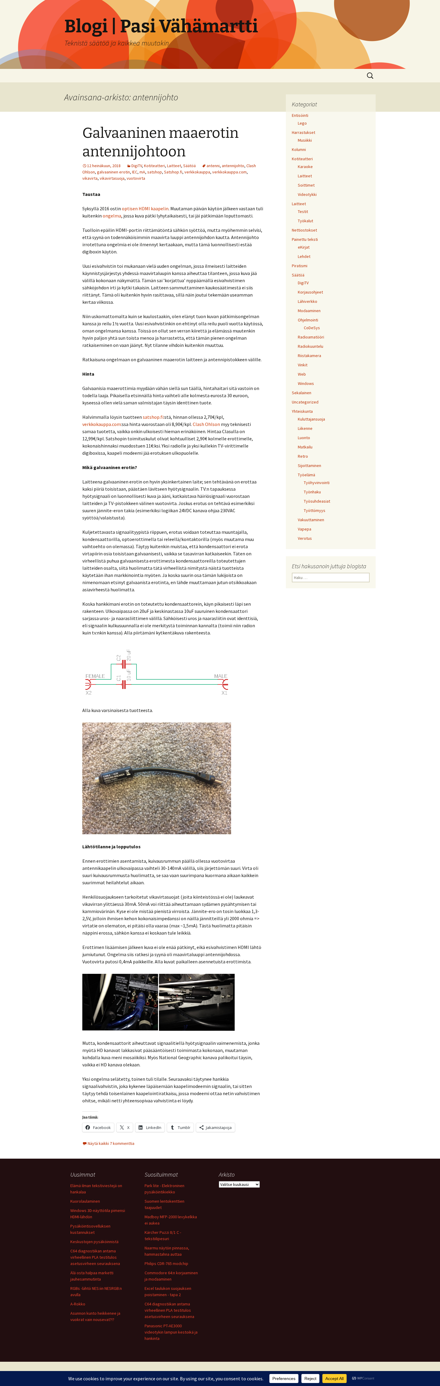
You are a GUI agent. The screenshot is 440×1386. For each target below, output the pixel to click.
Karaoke (305, 166)
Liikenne (305, 428)
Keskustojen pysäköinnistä (94, 1241)
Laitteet (174, 165)
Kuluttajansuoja (311, 419)
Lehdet (304, 256)
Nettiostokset (304, 230)
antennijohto (233, 165)
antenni (213, 165)
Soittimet (306, 185)
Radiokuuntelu (310, 346)
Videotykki (307, 194)
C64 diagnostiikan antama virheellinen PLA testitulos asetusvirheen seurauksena (95, 1257)
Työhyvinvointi (317, 482)
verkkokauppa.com (229, 172)
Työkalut (305, 220)
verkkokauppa (197, 172)
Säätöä (189, 165)
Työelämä (306, 474)
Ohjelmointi (308, 320)
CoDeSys (312, 327)
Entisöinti (300, 115)
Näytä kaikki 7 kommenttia (111, 1143)
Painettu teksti (305, 239)
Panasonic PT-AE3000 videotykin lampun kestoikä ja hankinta (171, 1332)
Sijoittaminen (309, 465)
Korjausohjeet (310, 292)
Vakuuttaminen (311, 519)
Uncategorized (305, 402)
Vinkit (302, 365)
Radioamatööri (311, 337)
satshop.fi (153, 417)
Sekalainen (301, 392)
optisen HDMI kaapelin (145, 208)
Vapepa (304, 529)
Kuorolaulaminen (85, 1201)
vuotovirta (136, 178)
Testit (303, 211)
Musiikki (305, 140)
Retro (303, 456)
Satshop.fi (173, 172)
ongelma (112, 216)
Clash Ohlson (206, 424)
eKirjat (303, 247)
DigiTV (136, 165)
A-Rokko (77, 1304)
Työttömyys (314, 510)
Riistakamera (309, 355)
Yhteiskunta (302, 411)
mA (142, 172)
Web (302, 374)
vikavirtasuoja (112, 178)
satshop (154, 172)
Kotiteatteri (154, 165)
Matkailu (305, 447)
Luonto (304, 437)
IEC (134, 172)
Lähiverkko (307, 301)
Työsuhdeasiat (317, 501)
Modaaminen (309, 310)
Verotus (305, 538)
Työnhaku (312, 492)
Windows (306, 383)
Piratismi (299, 265)
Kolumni (299, 149)
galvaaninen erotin (113, 172)
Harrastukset (303, 132)
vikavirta (90, 178)
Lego (302, 123)
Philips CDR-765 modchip (166, 1263)
